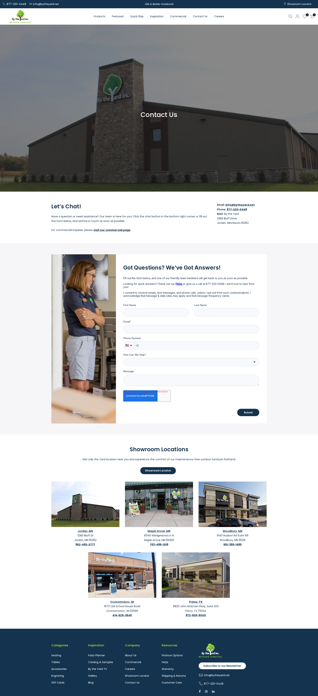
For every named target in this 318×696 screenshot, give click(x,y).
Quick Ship (137, 16)
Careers (219, 16)
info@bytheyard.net (46, 4)
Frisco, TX (195, 602)
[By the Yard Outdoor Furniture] (210, 657)
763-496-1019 (159, 544)
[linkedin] (213, 691)
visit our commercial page (111, 230)
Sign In (297, 16)
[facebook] (200, 691)
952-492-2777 (85, 544)
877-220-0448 (16, 4)
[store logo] (20, 16)
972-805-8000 (196, 615)
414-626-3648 (122, 615)
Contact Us (200, 16)
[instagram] (206, 691)
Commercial (178, 16)
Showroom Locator (299, 4)
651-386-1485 (232, 544)
